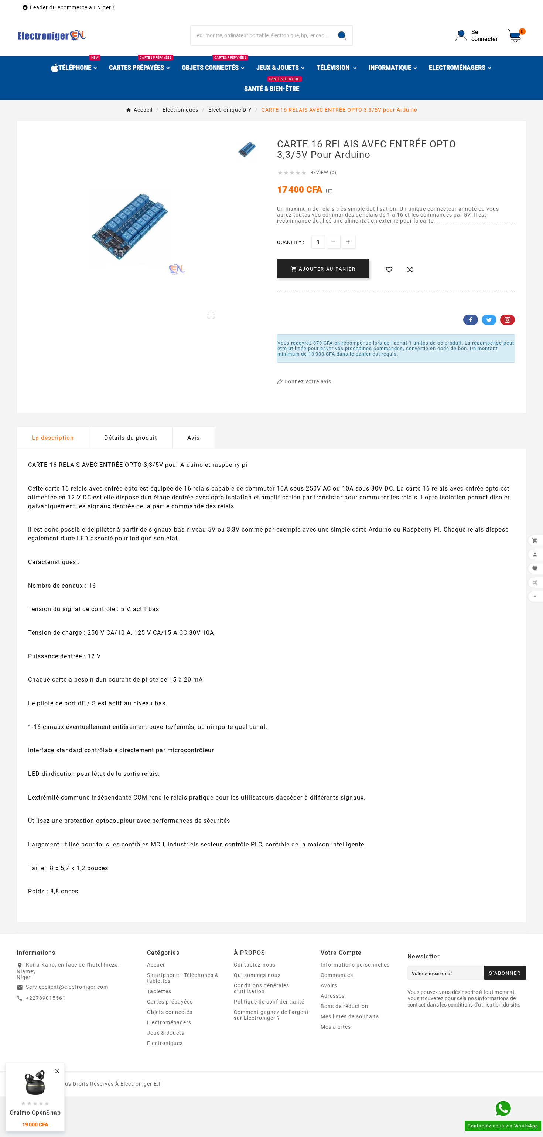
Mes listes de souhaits (350, 1016)
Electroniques (165, 1043)
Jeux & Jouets (165, 1033)
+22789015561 (46, 998)
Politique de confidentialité (269, 1002)
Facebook (470, 320)
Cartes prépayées (170, 1002)
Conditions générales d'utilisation (261, 988)
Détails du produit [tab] (130, 437)
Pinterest (507, 320)
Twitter (489, 320)
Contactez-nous (255, 965)
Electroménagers (169, 1022)
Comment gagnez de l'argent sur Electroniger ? (271, 1015)
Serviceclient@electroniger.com (67, 987)
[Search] (342, 35)
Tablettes (159, 991)
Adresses (333, 996)
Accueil (156, 965)
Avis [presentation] (193, 437)
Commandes (337, 975)
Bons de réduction (344, 1006)
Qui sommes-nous (257, 975)
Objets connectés (169, 1012)
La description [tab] (53, 437)
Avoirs (329, 985)
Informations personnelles (355, 965)
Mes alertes (336, 1027)
